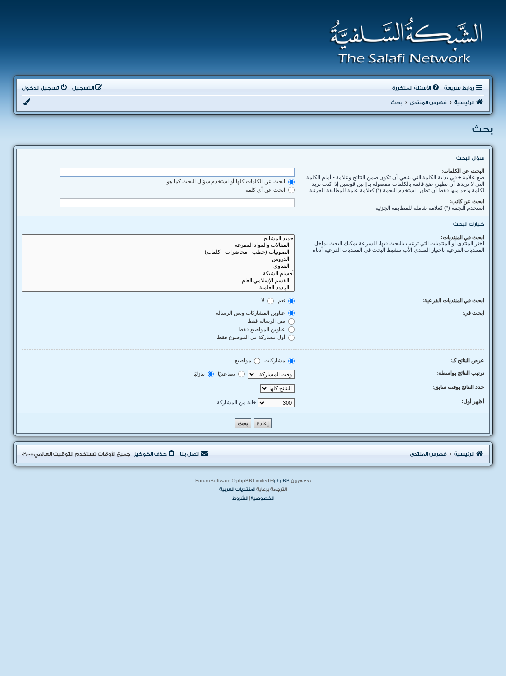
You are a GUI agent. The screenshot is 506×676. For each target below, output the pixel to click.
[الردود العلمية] (158, 287)
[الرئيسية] (403, 40)
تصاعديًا (227, 374)
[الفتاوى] (158, 266)
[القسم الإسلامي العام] (158, 280)
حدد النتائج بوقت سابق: (458, 387)
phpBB (282, 480)
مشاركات (275, 360)
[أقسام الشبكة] (158, 273)
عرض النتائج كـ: (467, 360)
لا (263, 300)
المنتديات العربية (237, 489)
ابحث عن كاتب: (466, 201)
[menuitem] (416, 88)
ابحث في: (473, 313)
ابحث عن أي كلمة (266, 190)
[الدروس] (158, 259)
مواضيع (244, 360)
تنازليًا (199, 374)
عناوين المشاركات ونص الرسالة (251, 313)
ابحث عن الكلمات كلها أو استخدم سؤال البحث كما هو (227, 181)
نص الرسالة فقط (267, 321)
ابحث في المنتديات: (462, 237)
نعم (282, 300)
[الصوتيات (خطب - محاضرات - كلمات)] (158, 252)
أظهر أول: (473, 401)
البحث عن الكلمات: (462, 171)
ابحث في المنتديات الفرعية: (453, 300)
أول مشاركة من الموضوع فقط (252, 337)
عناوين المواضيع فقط (262, 329)
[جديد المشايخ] (158, 238)
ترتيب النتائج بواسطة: (460, 373)
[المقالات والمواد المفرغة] (158, 245)
